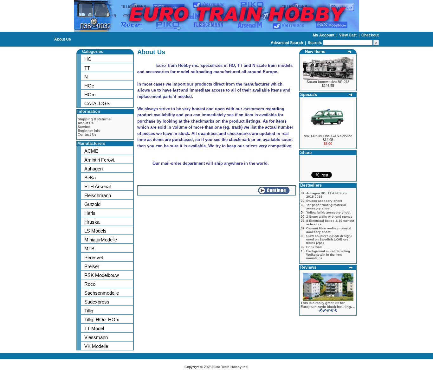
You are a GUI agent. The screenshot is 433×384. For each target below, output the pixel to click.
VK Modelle (96, 346)
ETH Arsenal (97, 186)
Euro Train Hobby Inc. (230, 367)
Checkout (370, 35)
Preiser (91, 266)
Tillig (88, 310)
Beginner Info (89, 130)
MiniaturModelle (100, 239)
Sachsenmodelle (101, 293)
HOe (89, 85)
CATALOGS (97, 103)
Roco (89, 284)
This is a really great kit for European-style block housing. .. (328, 305)
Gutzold (92, 204)
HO (88, 59)
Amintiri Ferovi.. (100, 160)
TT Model (94, 328)
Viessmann (96, 337)
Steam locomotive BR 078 (328, 82)
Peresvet (93, 257)
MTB (89, 248)
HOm (90, 94)
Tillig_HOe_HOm (102, 319)
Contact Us (87, 134)
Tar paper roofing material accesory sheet (326, 206)
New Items (315, 51)
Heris (89, 213)
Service (84, 127)
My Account (324, 35)
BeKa (90, 177)
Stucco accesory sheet (324, 200)
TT (87, 68)
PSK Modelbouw (101, 275)
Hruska (92, 222)
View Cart (348, 35)
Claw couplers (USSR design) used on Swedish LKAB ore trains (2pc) (329, 239)
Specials (308, 94)
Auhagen (93, 168)
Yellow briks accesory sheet (328, 212)
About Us (62, 39)
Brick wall (314, 247)
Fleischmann (97, 195)
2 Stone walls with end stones (329, 216)
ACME (91, 151)
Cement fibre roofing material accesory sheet (328, 230)
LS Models (95, 231)
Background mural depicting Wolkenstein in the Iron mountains (328, 254)
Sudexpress (96, 301)
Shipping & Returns (94, 119)
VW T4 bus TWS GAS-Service (328, 136)
